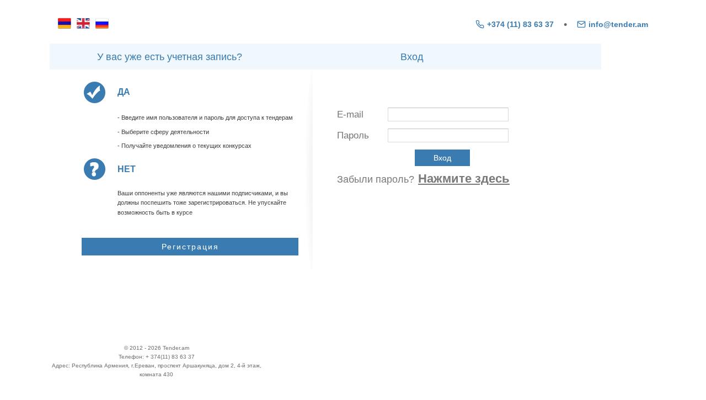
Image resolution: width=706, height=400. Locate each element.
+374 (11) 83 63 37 (520, 24)
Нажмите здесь (464, 178)
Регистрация (190, 246)
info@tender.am (618, 24)
